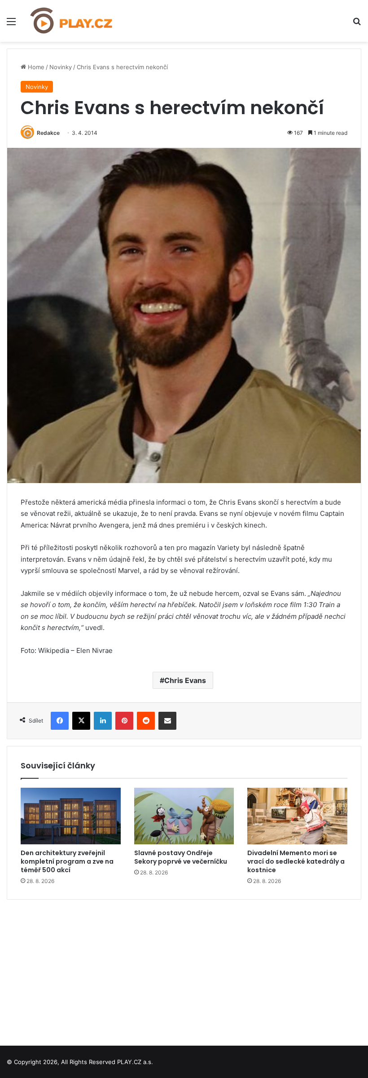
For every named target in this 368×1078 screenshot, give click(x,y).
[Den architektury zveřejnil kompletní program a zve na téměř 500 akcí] (71, 816)
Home (35, 67)
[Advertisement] (184, 969)
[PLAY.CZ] (71, 20)
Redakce (48, 132)
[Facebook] (60, 721)
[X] (81, 721)
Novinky (60, 67)
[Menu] (11, 24)
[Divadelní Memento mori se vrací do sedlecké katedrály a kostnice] (297, 816)
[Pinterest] (124, 721)
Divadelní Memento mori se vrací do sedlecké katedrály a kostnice (296, 861)
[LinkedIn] (103, 721)
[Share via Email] (167, 721)
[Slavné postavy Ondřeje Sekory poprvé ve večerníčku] (184, 816)
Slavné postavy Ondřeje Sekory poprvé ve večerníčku (180, 857)
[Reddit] (146, 721)
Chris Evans (185, 680)
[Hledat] (356, 24)
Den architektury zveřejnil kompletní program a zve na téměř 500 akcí (67, 861)
